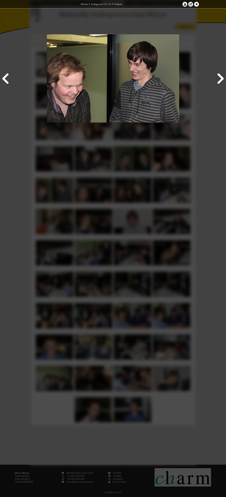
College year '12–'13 (101, 4)
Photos (84, 4)
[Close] (196, 4)
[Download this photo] (184, 4)
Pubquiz (118, 4)
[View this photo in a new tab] (190, 4)
